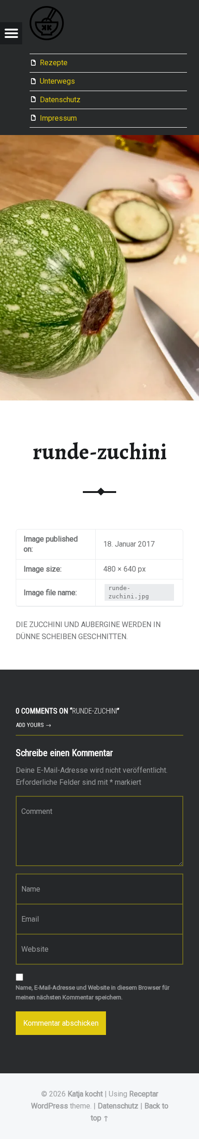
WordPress (49, 1106)
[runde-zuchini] (99, 140)
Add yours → (33, 724)
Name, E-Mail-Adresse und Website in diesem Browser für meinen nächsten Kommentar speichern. (92, 992)
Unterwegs (57, 81)
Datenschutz (60, 99)
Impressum (58, 118)
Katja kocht (85, 1094)
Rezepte (54, 62)
